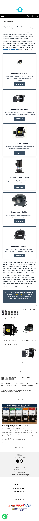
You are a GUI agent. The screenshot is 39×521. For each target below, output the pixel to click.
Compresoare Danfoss (10, 340)
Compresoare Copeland (10, 318)
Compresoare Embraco (29, 340)
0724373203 (20, 472)
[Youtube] (21, 461)
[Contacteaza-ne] (28, 16)
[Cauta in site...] (37, 16)
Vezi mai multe (34, 306)
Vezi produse (19, 84)
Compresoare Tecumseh (29, 363)
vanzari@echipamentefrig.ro (20, 475)
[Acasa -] (19, 9)
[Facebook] (17, 461)
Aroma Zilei (18, 484)
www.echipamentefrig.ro (10, 49)
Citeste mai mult (6, 442)
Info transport (19, 488)
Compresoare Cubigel (29, 309)
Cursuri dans (19, 492)
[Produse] (2, 16)
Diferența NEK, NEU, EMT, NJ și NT (15, 426)
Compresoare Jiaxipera (10, 344)
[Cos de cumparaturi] (33, 16)
